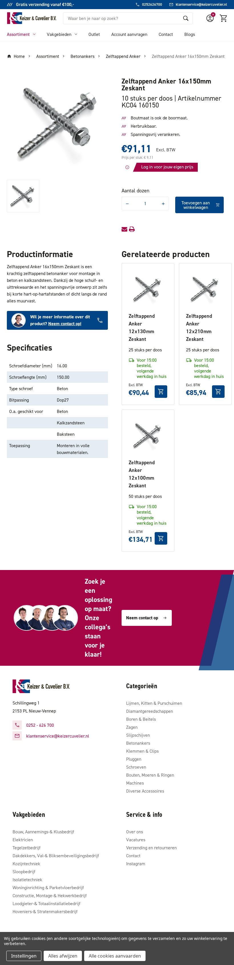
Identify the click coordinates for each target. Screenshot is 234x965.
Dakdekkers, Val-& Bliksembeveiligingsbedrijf (56, 855)
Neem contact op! (64, 324)
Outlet (94, 34)
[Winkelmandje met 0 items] (224, 18)
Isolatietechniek (27, 879)
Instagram (135, 863)
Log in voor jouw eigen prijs (167, 167)
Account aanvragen (129, 34)
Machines (135, 783)
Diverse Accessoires (145, 791)
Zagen (132, 727)
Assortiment (18, 34)
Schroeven (136, 767)
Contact (166, 34)
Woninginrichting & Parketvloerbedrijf (48, 887)
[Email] (124, 229)
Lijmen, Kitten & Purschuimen (154, 703)
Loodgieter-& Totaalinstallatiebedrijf (46, 903)
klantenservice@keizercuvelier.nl (57, 736)
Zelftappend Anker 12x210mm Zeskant (199, 327)
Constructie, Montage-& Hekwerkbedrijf (50, 895)
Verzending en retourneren (151, 847)
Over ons (134, 831)
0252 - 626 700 (40, 725)
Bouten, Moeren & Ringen (150, 775)
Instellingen (24, 956)
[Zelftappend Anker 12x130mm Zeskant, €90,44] (148, 289)
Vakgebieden (59, 34)
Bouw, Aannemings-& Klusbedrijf (43, 831)
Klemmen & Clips (142, 751)
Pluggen (133, 759)
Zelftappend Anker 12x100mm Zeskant (142, 474)
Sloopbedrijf (24, 871)
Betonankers (138, 743)
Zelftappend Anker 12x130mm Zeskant (142, 327)
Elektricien (23, 839)
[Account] (210, 18)
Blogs (189, 34)
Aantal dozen (135, 191)
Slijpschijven (138, 735)
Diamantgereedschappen (149, 711)
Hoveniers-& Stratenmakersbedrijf (45, 911)
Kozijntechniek (26, 863)
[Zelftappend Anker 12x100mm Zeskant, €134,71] (148, 436)
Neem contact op (142, 618)
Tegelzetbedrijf (27, 847)
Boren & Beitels (141, 719)
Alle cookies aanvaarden (115, 956)
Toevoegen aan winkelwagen (195, 205)
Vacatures (135, 839)
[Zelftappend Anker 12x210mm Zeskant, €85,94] (205, 289)
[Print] (132, 229)
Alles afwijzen (62, 956)
